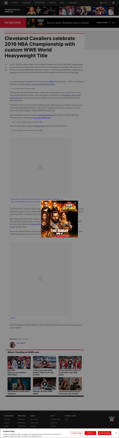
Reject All (90, 433)
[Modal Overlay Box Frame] (59, 219)
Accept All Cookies (104, 433)
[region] (59, 433)
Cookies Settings (77, 433)
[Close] (116, 433)
